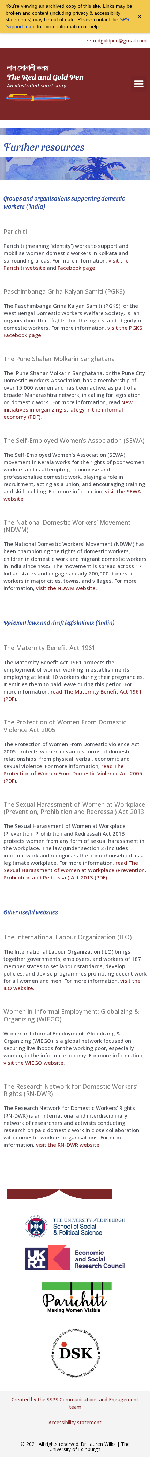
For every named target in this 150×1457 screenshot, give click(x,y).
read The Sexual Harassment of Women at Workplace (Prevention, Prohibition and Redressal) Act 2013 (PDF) (74, 870)
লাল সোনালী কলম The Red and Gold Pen (45, 72)
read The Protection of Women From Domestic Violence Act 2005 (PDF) (72, 773)
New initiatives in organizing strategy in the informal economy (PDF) (68, 409)
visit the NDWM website (66, 588)
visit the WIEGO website (33, 1062)
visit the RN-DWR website (67, 1144)
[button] (139, 84)
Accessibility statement (75, 1422)
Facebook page (76, 267)
